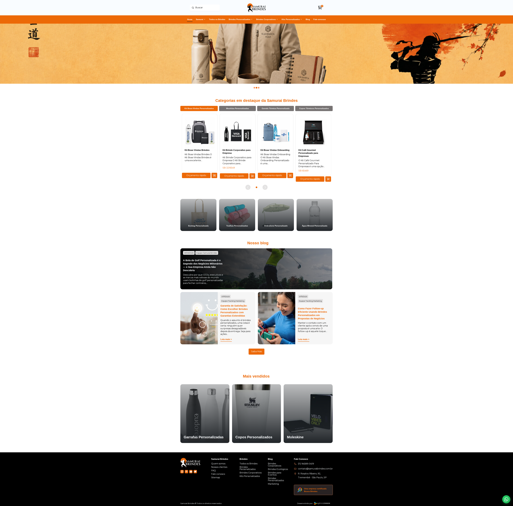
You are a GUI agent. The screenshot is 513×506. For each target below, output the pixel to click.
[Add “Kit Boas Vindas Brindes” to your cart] (214, 175)
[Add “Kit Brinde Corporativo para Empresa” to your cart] (252, 176)
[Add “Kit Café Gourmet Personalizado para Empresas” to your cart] (328, 179)
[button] (196, 175)
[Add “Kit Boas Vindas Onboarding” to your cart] (290, 175)
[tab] (199, 108)
